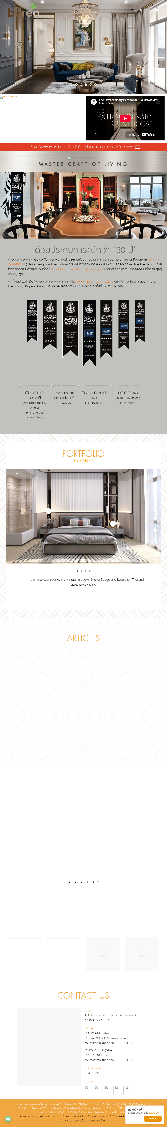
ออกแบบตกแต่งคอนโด (73, 1121)
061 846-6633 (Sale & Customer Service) (107, 1038)
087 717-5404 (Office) (96, 1055)
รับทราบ (152, 1118)
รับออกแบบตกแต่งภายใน (78, 1117)
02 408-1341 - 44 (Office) (98, 1050)
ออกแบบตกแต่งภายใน (54, 1117)
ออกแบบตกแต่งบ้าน (95, 1121)
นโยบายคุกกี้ (153, 1113)
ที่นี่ (137, 147)
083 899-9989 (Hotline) (97, 1033)
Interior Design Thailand (31, 1117)
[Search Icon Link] (132, 10)
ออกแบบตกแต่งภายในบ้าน (104, 1117)
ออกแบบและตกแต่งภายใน (60, 579)
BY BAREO (83, 461)
